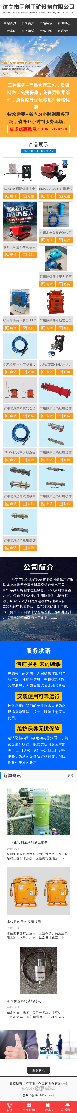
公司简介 (28, 23)
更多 (70, 775)
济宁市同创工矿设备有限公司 (46, 1083)
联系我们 (64, 31)
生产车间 (10, 31)
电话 (9, 1110)
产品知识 (46, 31)
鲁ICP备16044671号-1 (38, 1095)
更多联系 (38, 1070)
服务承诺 (28, 31)
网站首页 (10, 23)
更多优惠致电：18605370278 (38, 129)
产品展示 (46, 23)
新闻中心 (64, 23)
